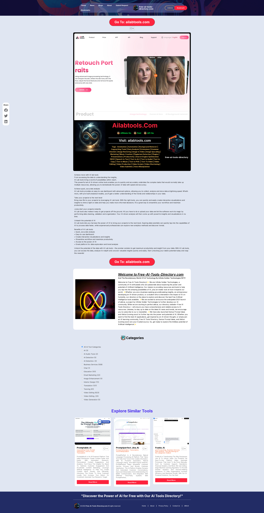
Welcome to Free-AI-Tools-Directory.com (151, 274)
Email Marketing (92, 375)
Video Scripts (137, 164)
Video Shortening (152, 164)
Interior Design (91, 382)
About (109, 5)
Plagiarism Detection (142, 154)
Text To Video (147, 162)
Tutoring (89, 389)
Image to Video (138, 152)
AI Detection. (90, 361)
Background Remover (148, 147)
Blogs (100, 5)
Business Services (93, 364)
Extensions (145, 149)
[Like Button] (131, 28)
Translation (90, 385)
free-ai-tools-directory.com (146, 8)
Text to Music (122, 162)
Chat (87, 368)
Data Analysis (133, 149)
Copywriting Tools (118, 149)
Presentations (117, 157)
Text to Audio (146, 159)
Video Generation (92, 399)
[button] (170, 8)
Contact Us (176, 506)
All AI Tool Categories (92, 347)
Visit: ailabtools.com (135, 141)
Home (83, 5)
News (92, 5)
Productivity (129, 157)
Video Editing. (91, 396)
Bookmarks (85, 10)
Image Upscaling (153, 152)
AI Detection (90, 357)
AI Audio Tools (91, 354)
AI (86, 350)
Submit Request (122, 5)
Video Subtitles (126, 167)
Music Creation (126, 154)
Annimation (122, 147)
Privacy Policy (163, 506)
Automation (133, 147)
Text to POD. (134, 162)
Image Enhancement (93, 378)
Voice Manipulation (142, 167)
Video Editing (91, 392)
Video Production (124, 164)
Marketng (114, 154)
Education (90, 371)
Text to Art (135, 159)
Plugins (155, 154)
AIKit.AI (186, 506)
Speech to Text (122, 159)
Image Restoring (124, 152)
